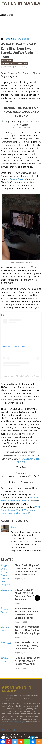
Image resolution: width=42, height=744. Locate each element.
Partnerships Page (16, 721)
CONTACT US (24, 737)
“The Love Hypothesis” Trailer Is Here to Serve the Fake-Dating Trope (28, 630)
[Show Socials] (32, 738)
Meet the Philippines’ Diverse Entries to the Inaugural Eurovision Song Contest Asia (27, 570)
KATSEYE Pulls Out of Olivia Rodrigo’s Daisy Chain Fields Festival (26, 645)
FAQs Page (6, 724)
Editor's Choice (6, 61)
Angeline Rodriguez (22, 67)
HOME (5, 734)
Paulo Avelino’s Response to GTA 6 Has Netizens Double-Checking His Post (28, 613)
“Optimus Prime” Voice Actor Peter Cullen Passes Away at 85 (27, 660)
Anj (15, 527)
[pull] (21, 10)
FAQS (36, 737)
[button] (5, 737)
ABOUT (26, 734)
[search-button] (37, 598)
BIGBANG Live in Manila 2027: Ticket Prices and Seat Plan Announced (26, 594)
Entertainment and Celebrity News (14, 64)
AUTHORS (15, 734)
